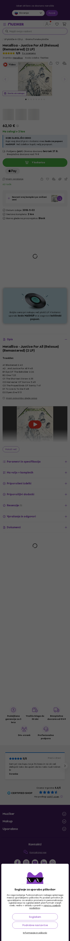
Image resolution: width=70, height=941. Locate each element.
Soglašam (35, 917)
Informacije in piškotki (35, 932)
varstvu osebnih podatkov (45, 907)
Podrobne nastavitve (35, 925)
